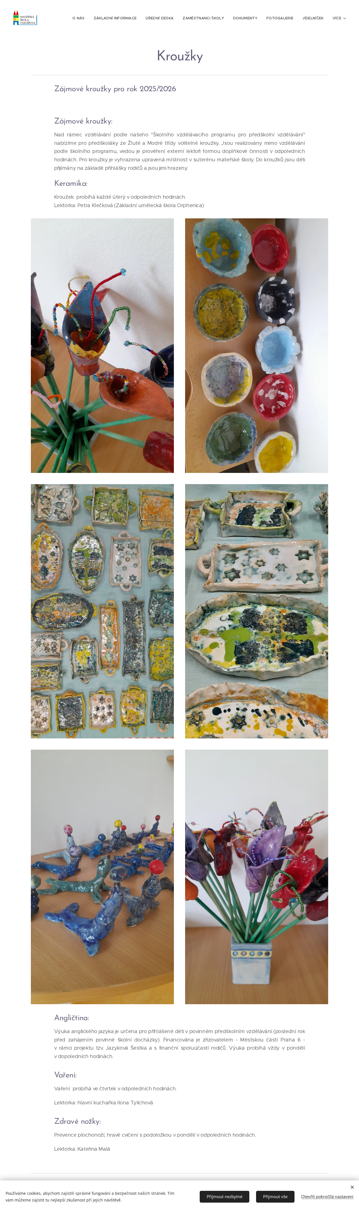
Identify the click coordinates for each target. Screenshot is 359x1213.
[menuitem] (80, 18)
